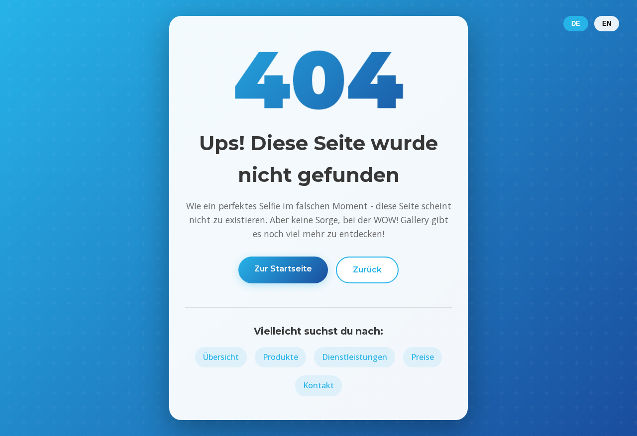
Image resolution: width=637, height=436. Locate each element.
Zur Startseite (283, 268)
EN (606, 23)
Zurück (367, 269)
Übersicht (221, 356)
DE (575, 23)
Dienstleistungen (354, 356)
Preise (422, 356)
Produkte (280, 356)
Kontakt (318, 385)
